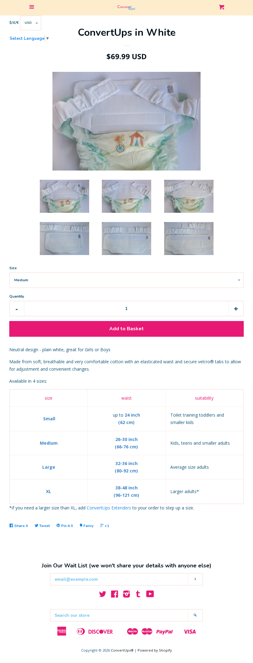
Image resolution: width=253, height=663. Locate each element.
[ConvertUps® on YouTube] (150, 595)
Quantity (16, 296)
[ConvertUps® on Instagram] (126, 595)
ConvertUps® (122, 650)
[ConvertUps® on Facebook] (114, 595)
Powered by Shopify (155, 650)
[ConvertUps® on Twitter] (102, 595)
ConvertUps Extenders (109, 508)
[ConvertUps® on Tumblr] (138, 595)
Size (13, 268)
